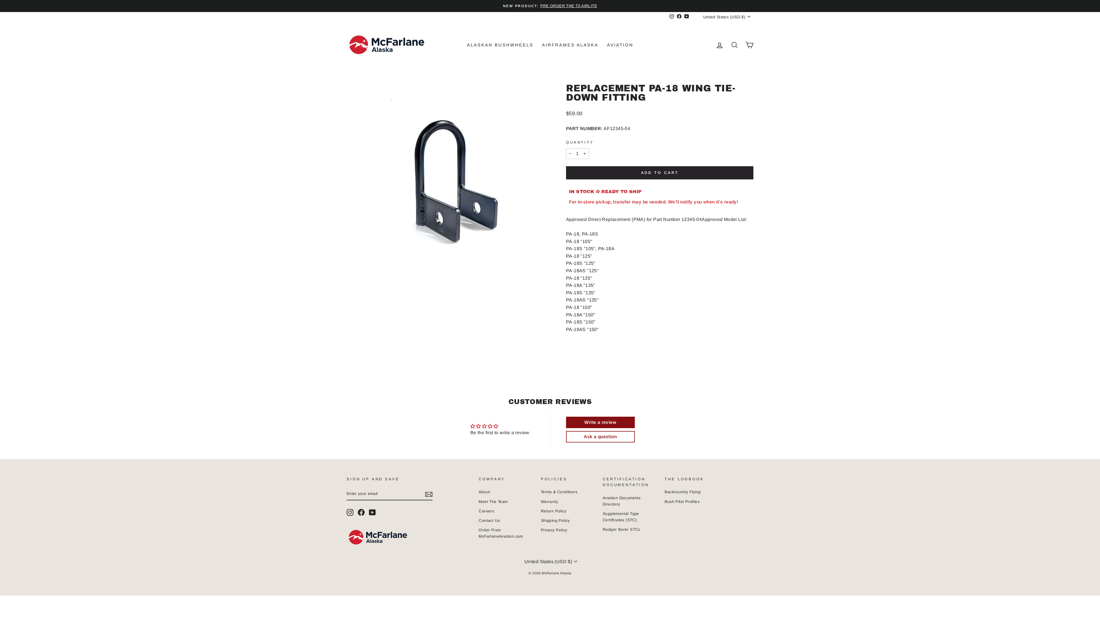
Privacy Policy (554, 530)
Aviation (620, 44)
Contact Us (489, 520)
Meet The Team (493, 501)
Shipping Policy (555, 520)
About (484, 492)
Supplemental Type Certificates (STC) (621, 517)
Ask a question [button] (600, 436)
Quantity (580, 142)
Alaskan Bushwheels (500, 44)
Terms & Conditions (559, 492)
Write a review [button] (600, 422)
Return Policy (553, 511)
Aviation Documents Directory (622, 501)
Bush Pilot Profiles (682, 501)
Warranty (549, 501)
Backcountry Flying (683, 492)
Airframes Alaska (570, 44)
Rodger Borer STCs (621, 529)
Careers (486, 511)
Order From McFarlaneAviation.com (501, 533)
